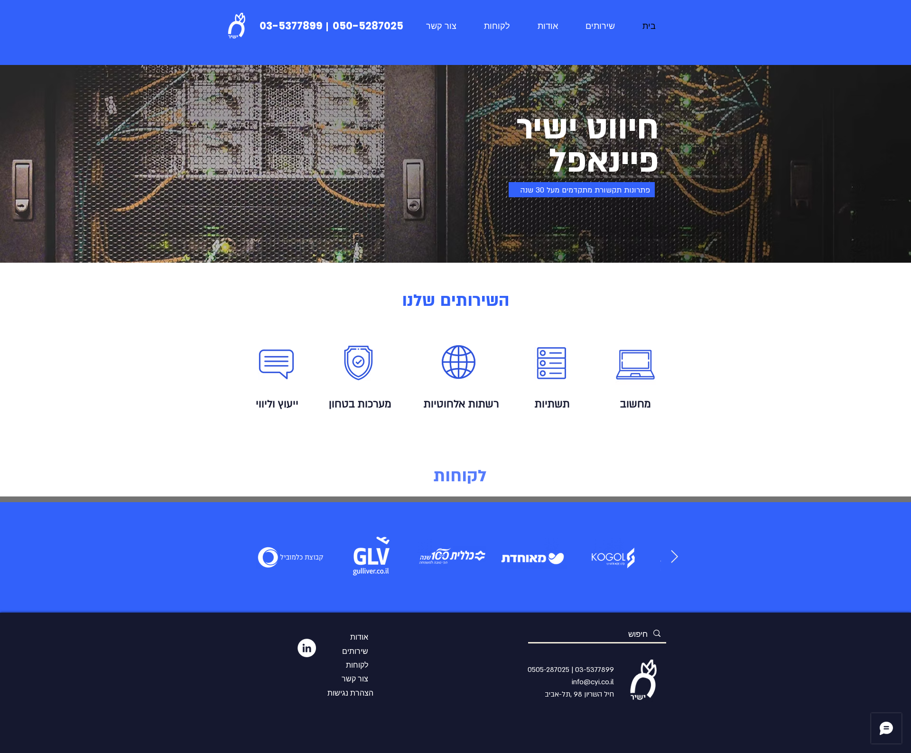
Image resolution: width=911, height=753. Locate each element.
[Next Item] (674, 557)
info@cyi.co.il (593, 682)
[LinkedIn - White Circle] (306, 648)
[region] (276, 362)
